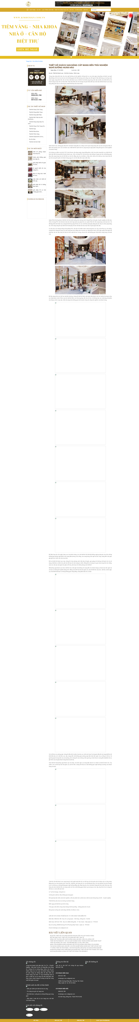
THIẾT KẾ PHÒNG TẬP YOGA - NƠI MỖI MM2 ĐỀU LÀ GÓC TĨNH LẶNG (69, 930)
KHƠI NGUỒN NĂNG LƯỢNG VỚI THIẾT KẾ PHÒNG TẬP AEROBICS (69, 939)
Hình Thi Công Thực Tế (61, 9)
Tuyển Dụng (78, 9)
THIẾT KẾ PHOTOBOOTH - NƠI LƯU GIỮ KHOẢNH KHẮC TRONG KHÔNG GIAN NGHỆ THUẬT (75, 928)
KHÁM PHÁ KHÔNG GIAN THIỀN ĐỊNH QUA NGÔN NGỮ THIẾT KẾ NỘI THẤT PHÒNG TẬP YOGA (76, 937)
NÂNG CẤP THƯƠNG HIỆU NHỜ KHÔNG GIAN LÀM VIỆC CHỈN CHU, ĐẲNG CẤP (72, 927)
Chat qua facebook (103, 1020)
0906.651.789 (61, 979)
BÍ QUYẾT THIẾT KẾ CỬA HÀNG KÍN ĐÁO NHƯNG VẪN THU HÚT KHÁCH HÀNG (72, 923)
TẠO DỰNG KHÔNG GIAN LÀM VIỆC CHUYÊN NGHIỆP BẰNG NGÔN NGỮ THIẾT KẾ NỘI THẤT (76, 933)
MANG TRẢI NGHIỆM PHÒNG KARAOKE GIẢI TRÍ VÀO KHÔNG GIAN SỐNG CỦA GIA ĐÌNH (74, 932)
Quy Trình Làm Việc (48, 9)
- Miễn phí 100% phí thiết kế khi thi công (37, 976)
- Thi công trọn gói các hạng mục (35, 979)
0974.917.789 (59, 955)
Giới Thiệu (33, 9)
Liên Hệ (85, 9)
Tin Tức (71, 9)
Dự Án (38, 9)
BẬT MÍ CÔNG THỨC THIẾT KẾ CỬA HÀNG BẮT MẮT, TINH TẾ (67, 925)
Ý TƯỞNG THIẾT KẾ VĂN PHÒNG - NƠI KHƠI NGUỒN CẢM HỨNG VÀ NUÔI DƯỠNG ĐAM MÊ (75, 935)
